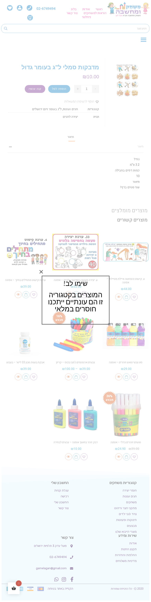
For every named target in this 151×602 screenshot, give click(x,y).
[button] (41, 271)
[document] (75, 301)
